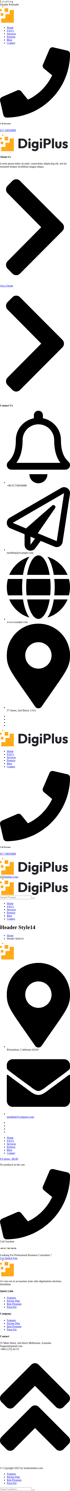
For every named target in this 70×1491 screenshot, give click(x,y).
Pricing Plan (13, 1300)
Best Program (14, 1303)
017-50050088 (8, 130)
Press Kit (11, 1307)
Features (11, 1297)
